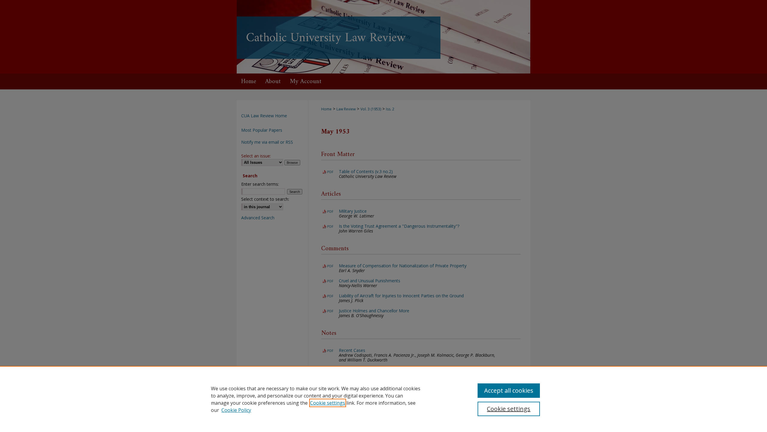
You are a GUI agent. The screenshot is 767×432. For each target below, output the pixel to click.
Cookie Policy (236, 410)
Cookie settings (327, 403)
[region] (383, 399)
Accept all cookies (508, 390)
